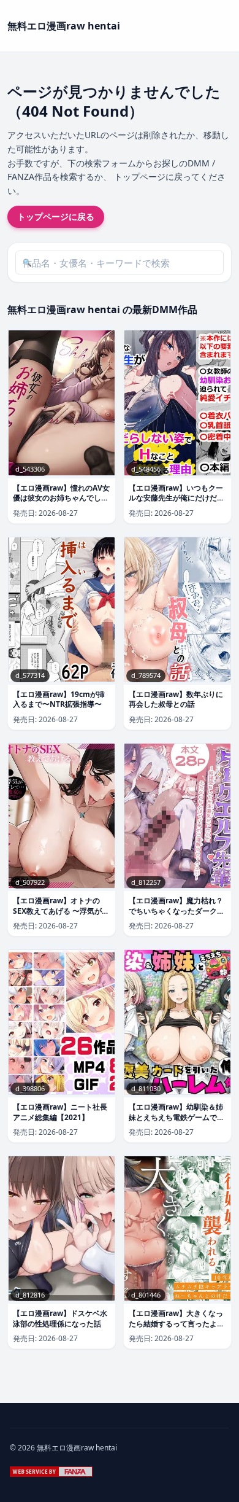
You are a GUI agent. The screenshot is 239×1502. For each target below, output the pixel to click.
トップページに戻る (55, 216)
